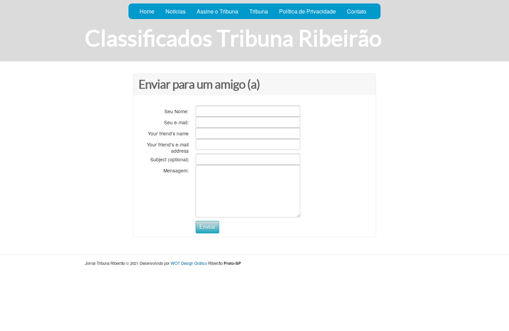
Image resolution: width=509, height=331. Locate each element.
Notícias (176, 11)
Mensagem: (176, 170)
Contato (356, 11)
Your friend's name (168, 133)
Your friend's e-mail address (168, 147)
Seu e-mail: (176, 122)
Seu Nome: (176, 111)
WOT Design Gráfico (189, 263)
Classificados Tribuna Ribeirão (233, 38)
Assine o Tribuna (217, 11)
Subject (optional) (169, 159)
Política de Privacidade (307, 11)
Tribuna (258, 11)
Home (147, 11)
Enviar (207, 227)
